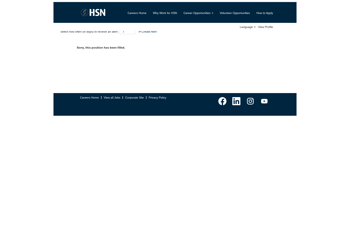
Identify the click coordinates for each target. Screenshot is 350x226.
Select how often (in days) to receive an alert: (89, 31)
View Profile (265, 27)
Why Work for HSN (165, 13)
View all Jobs (112, 97)
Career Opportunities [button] (197, 13)
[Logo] (93, 12)
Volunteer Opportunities (235, 13)
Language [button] (247, 27)
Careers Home (137, 13)
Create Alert (149, 31)
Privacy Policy (157, 97)
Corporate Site (134, 97)
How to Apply (264, 13)
